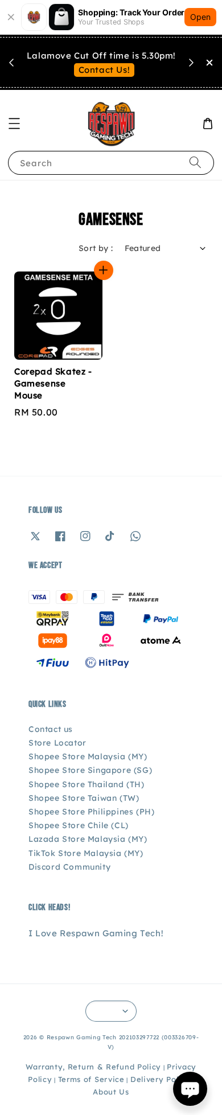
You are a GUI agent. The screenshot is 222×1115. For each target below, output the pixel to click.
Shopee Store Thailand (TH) (86, 784)
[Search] (195, 162)
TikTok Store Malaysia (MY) (85, 853)
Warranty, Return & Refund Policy (93, 1066)
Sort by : (96, 248)
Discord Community (69, 867)
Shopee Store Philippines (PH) (91, 812)
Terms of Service (91, 1079)
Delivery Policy (160, 1079)
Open (200, 17)
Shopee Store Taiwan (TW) (83, 798)
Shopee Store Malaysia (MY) (87, 756)
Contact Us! (104, 69)
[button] (14, 123)
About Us (111, 1091)
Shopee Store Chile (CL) (78, 825)
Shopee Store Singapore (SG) (90, 770)
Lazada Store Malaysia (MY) (87, 839)
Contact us (50, 729)
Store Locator (57, 743)
